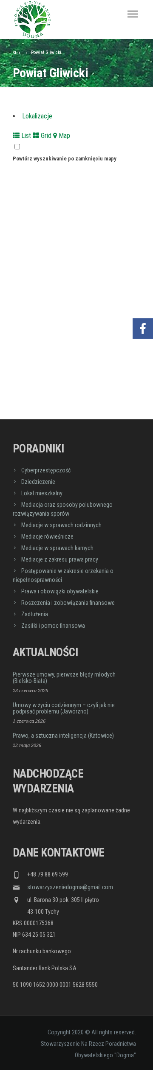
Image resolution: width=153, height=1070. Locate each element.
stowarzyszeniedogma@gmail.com (70, 887)
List (25, 136)
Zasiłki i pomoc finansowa (53, 625)
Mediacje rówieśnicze (47, 536)
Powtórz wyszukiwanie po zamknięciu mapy (64, 158)
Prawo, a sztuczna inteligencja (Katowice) (63, 735)
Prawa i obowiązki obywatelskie (60, 591)
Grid (45, 136)
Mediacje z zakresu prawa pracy (59, 559)
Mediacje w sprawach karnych (57, 548)
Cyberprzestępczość (46, 470)
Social (143, 303)
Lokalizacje (37, 116)
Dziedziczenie (38, 481)
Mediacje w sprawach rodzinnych (61, 525)
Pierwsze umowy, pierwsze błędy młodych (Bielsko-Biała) (64, 677)
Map (63, 136)
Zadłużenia (34, 614)
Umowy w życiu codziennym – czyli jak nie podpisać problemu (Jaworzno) (64, 708)
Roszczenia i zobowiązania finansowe (68, 602)
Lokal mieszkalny (41, 493)
